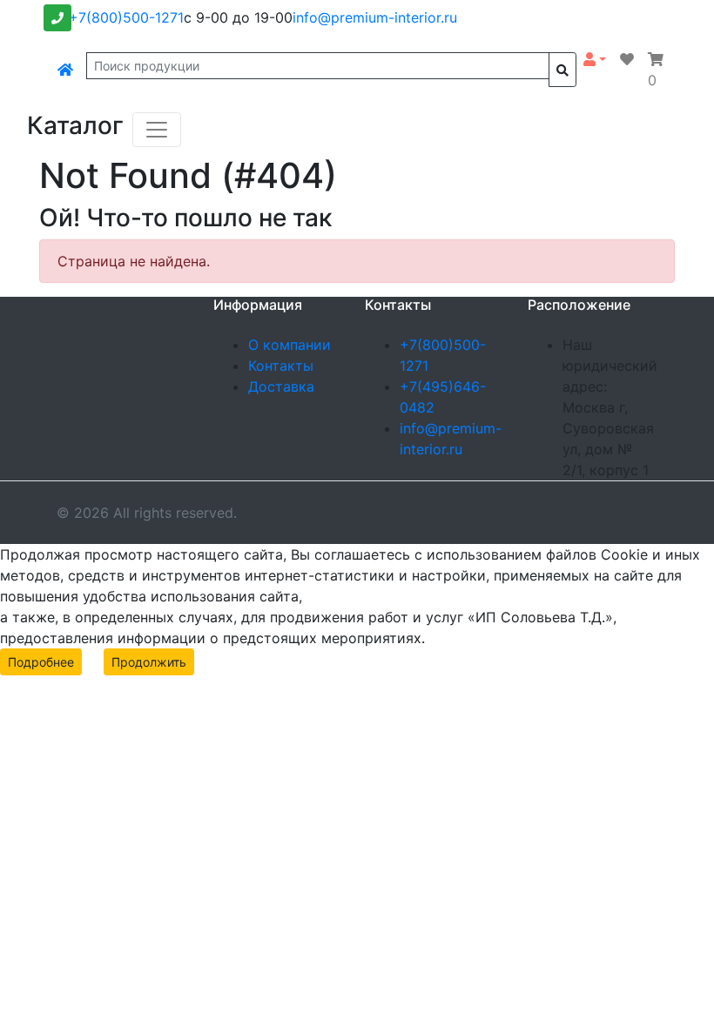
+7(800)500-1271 (126, 17)
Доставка (281, 386)
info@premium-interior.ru (375, 17)
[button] (594, 59)
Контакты (280, 365)
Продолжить (148, 661)
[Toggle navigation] (156, 129)
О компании (289, 344)
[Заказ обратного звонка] (57, 17)
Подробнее (41, 661)
